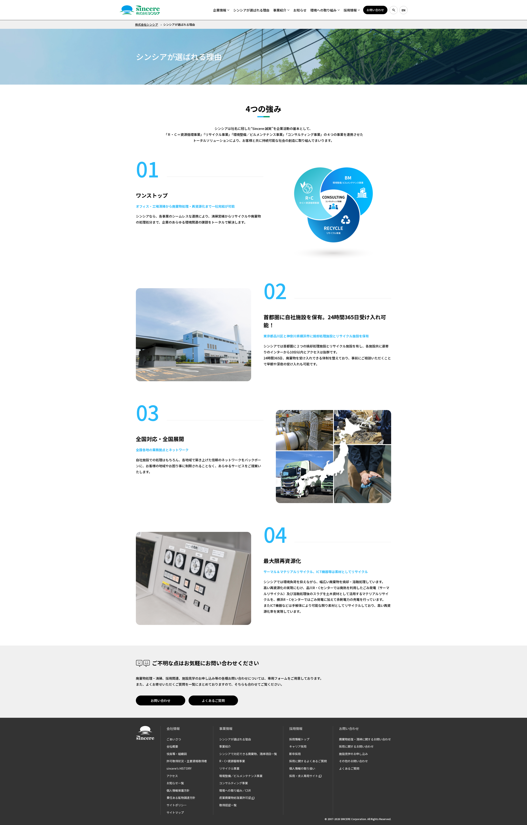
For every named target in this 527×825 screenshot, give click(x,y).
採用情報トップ (299, 739)
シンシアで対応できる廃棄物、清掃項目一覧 (248, 754)
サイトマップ (175, 812)
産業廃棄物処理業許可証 (235, 798)
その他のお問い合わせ (353, 761)
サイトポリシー (177, 805)
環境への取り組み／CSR (235, 790)
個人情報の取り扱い (302, 768)
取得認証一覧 (228, 805)
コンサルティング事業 (233, 783)
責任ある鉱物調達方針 (181, 798)
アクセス (172, 776)
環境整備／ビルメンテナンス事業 (240, 776)
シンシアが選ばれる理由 (235, 739)
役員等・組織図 (177, 754)
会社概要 (172, 746)
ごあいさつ (174, 739)
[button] (221, 10)
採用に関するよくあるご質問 (308, 761)
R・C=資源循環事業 (232, 761)
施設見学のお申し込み (353, 754)
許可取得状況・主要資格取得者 (187, 761)
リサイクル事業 (229, 768)
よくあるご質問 (349, 768)
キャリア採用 (298, 746)
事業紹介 (225, 746)
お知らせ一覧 (175, 783)
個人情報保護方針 (178, 790)
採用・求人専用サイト (304, 776)
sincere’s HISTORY (179, 768)
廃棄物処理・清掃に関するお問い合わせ (365, 739)
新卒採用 (295, 754)
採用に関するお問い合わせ (356, 746)
